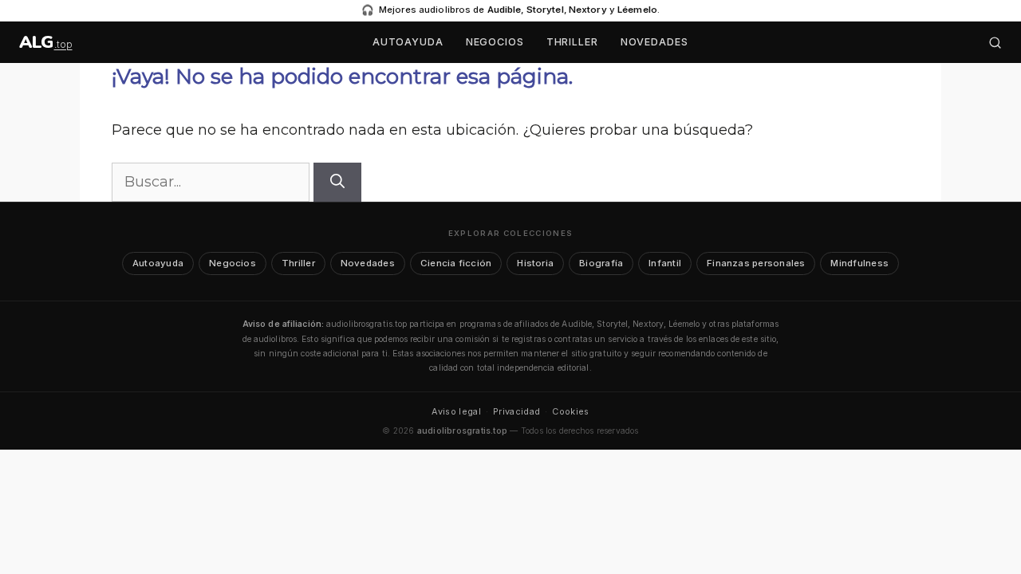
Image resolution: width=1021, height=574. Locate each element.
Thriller (572, 42)
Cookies (570, 411)
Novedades (654, 42)
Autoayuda (408, 42)
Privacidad (516, 411)
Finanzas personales (756, 263)
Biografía (601, 263)
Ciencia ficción (455, 263)
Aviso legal (456, 411)
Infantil (664, 263)
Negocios (495, 42)
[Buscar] (995, 42)
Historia (535, 263)
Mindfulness (859, 263)
